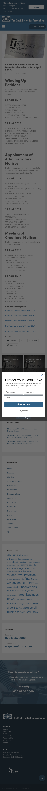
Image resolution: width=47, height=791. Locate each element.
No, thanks (23, 411)
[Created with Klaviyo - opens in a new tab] (23, 418)
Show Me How (23, 404)
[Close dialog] (42, 374)
